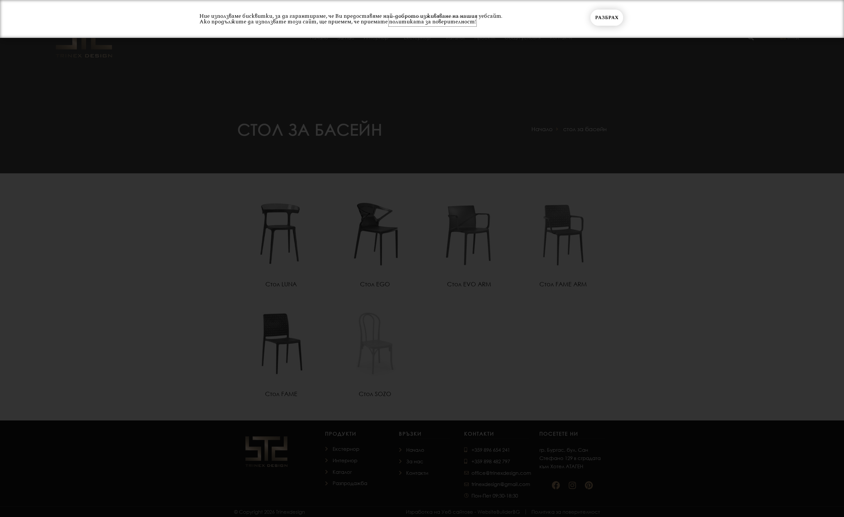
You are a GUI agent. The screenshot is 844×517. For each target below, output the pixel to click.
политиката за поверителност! (432, 21)
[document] (422, 258)
